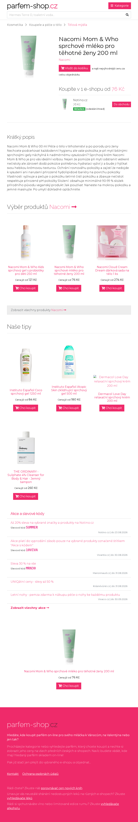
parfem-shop (32, 5)
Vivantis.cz (103, 555)
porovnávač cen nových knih (61, 788)
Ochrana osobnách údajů (40, 774)
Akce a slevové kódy (27, 513)
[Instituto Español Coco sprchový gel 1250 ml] (26, 366)
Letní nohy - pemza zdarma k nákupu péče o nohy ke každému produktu (65, 594)
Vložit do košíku (76, 68)
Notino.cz (103, 532)
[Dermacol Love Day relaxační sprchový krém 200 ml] (112, 381)
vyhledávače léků (19, 798)
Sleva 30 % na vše (23, 563)
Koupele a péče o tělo (45, 25)
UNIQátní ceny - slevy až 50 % (32, 581)
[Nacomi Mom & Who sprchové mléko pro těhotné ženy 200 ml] (69, 243)
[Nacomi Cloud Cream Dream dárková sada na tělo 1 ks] (112, 243)
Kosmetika (15, 25)
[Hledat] (127, 14)
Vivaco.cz (103, 599)
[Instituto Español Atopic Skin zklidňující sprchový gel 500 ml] (69, 363)
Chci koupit (27, 288)
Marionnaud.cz (101, 573)
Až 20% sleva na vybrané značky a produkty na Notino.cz (52, 522)
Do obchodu (121, 104)
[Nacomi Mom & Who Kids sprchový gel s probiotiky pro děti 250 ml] (26, 243)
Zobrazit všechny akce (29, 608)
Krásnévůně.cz (101, 586)
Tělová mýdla (77, 25)
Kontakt (13, 774)
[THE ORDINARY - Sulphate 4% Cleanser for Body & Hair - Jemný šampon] (26, 448)
